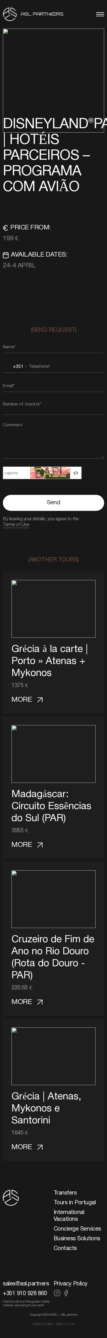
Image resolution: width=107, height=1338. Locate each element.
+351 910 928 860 (25, 1293)
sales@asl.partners (26, 1284)
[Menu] (100, 14)
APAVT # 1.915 (65, 1324)
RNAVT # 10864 (43, 1324)
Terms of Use (16, 525)
